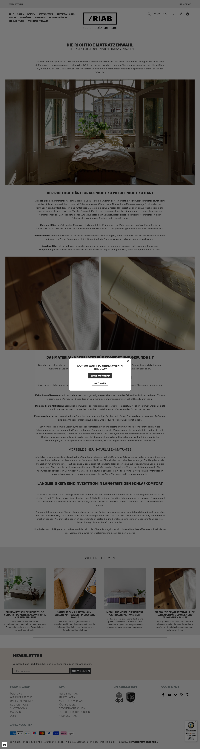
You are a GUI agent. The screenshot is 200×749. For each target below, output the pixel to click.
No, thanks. (100, 383)
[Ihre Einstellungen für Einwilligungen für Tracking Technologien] (4, 744)
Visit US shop (100, 375)
